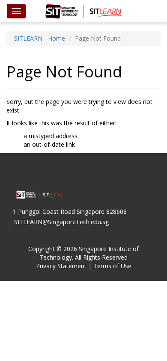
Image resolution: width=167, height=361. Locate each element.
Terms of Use (112, 266)
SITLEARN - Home (39, 38)
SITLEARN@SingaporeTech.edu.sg (61, 222)
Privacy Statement (61, 266)
